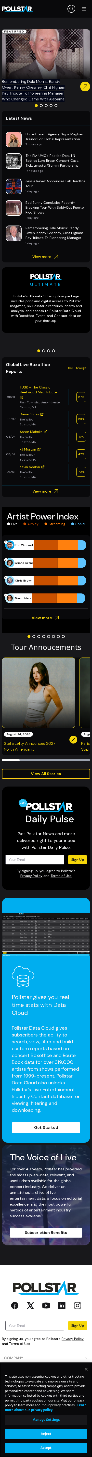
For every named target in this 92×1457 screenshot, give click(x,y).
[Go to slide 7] (58, 636)
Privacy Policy (31, 876)
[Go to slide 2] (41, 105)
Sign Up (77, 859)
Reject (46, 1434)
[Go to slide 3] (46, 105)
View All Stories (46, 773)
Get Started (46, 1127)
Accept (46, 1448)
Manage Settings (46, 1419)
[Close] (86, 1369)
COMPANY (13, 1357)
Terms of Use (61, 876)
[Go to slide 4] (51, 105)
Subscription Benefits (46, 1232)
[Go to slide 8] (63, 636)
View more (41, 256)
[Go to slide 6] (53, 636)
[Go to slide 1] (36, 105)
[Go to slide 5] (55, 105)
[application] (46, 571)
